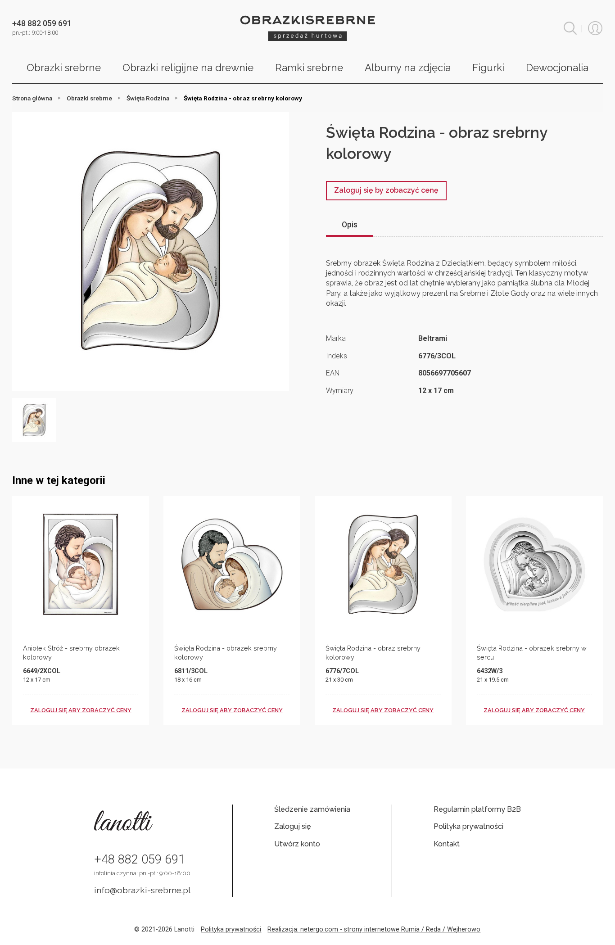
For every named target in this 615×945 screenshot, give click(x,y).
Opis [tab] (349, 224)
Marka (336, 338)
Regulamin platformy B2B (477, 809)
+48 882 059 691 (139, 859)
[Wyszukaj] (570, 28)
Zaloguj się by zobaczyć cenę (386, 190)
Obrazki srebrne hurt (307, 28)
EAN (332, 373)
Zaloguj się (292, 826)
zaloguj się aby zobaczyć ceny (80, 710)
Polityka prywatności (468, 826)
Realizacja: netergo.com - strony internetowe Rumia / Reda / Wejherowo (373, 929)
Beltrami (432, 338)
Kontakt (447, 844)
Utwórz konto (297, 844)
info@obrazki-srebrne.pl (142, 890)
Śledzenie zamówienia (312, 809)
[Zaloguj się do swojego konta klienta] (595, 28)
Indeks (336, 356)
